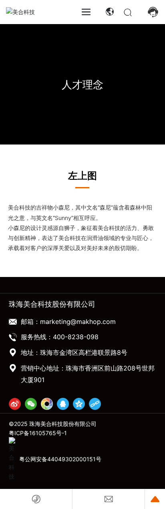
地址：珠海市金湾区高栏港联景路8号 (74, 354)
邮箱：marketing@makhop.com (68, 322)
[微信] (31, 405)
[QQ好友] (63, 405)
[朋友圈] (47, 405)
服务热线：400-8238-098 (60, 338)
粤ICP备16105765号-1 (38, 433)
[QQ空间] (79, 405)
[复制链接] (95, 405)
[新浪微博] (15, 405)
